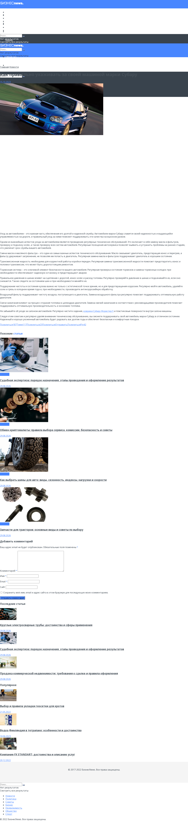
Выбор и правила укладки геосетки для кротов (32, 706)
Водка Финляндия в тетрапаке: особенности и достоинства (40, 730)
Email (3, 581)
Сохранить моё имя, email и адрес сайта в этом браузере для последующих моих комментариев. (55, 592)
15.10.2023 (5, 81)
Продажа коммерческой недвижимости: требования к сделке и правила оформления (59, 673)
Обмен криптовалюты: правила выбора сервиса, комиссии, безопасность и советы (56, 430)
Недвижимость (14, 24)
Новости (10, 12)
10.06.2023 (5, 736)
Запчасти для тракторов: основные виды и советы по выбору (41, 529)
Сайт (2, 587)
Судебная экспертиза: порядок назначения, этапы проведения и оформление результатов (62, 380)
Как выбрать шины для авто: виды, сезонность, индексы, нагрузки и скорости (53, 480)
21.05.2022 (5, 711)
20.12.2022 (5, 760)
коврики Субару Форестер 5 (98, 311)
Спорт (9, 65)
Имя (3, 576)
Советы (10, 18)
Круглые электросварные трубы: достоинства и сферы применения (46, 625)
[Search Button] (24, 36)
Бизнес (9, 21)
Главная (4, 67)
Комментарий (8, 570)
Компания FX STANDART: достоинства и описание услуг (37, 754)
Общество (11, 27)
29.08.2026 (5, 386)
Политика (11, 15)
